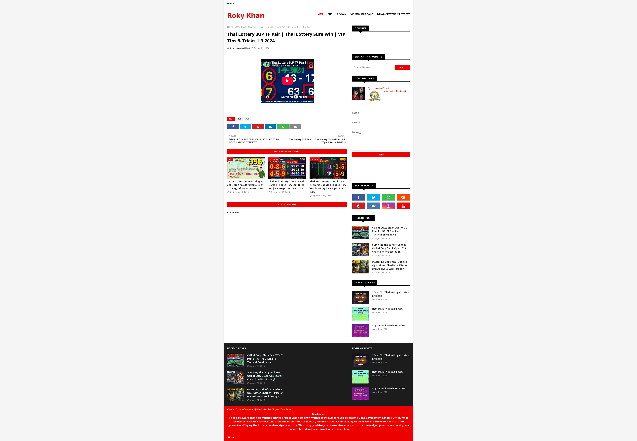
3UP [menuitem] (330, 14)
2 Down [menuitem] (341, 14)
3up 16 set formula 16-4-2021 (389, 325)
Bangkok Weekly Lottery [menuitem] (393, 14)
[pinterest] (358, 205)
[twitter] (373, 197)
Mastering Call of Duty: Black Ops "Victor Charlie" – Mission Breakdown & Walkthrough (390, 265)
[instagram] (388, 205)
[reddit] (403, 197)
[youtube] (403, 205)
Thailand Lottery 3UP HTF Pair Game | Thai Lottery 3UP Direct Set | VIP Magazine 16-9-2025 (286, 185)
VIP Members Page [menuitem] (362, 14)
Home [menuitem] (320, 14)
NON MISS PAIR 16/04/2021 (387, 309)
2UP (239, 118)
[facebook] (358, 197)
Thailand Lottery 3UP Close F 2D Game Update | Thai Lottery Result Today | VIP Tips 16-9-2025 (328, 186)
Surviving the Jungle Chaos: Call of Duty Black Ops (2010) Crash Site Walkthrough (389, 248)
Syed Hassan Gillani (239, 48)
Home (230, 3)
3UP (237, 27)
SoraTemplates (247, 409)
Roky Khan (246, 15)
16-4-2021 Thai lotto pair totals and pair (390, 294)
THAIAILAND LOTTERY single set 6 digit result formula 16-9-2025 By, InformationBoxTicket (245, 185)
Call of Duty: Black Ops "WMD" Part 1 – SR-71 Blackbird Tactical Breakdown (390, 231)
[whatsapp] (388, 197)
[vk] (373, 205)
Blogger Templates (281, 409)
